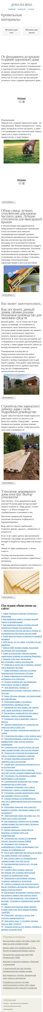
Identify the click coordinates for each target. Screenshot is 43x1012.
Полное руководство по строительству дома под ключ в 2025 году (19, 726)
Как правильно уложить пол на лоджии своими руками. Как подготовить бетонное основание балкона (20, 824)
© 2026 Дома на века (10, 1000)
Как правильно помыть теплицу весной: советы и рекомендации (19, 620)
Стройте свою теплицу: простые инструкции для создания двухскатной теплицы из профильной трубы (18, 872)
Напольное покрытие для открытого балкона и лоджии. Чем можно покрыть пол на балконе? (20, 810)
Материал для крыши (32, 31)
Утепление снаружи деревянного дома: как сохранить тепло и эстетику (20, 794)
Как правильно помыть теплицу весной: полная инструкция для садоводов (19, 626)
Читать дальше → (8, 202)
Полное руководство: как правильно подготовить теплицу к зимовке (18, 683)
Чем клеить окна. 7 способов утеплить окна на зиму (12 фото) (19, 922)
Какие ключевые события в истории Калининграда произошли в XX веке (18, 672)
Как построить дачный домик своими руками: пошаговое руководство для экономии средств (21, 313)
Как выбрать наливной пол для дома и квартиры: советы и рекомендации (19, 714)
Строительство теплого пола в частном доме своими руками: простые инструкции (20, 748)
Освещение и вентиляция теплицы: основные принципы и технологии (18, 879)
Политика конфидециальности (12, 1006)
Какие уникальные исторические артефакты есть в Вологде (17, 677)
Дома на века (21, 4)
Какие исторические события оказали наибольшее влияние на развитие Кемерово (21, 655)
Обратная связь (8, 1009)
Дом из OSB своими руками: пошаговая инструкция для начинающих (19, 649)
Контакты (6, 1003)
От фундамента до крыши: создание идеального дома (20, 58)
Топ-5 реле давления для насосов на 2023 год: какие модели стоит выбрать (21, 854)
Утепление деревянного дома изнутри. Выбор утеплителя (18, 494)
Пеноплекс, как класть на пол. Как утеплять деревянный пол (17, 916)
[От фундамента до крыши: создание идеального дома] (21, 151)
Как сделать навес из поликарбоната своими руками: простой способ (19, 860)
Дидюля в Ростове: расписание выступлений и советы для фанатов (17, 660)
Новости (22, 9)
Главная (12, 9)
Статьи (31, 9)
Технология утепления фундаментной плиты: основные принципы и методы (19, 754)
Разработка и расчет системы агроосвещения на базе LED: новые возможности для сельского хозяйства (20, 985)
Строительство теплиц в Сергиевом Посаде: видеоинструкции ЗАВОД (18, 840)
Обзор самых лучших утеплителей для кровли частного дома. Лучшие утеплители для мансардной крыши (21, 216)
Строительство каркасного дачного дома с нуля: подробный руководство (20, 408)
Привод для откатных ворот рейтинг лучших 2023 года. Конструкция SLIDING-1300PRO (19, 909)
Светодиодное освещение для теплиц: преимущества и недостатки (20, 783)
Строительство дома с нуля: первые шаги (22, 736)
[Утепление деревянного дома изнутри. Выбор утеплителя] (21, 582)
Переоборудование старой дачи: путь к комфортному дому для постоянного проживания (20, 741)
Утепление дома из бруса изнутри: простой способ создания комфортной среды (21, 771)
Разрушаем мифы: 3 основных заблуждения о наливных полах (16, 703)
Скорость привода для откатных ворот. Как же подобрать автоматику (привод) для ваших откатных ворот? (20, 887)
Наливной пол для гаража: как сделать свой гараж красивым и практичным (20, 709)
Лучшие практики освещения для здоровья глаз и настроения (17, 760)
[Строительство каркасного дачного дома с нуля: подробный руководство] (21, 456)
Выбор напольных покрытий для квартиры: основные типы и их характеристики (17, 832)
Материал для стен (11, 31)
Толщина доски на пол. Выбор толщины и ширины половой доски (21, 928)
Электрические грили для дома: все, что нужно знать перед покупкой (20, 817)
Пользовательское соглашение (19, 1003)
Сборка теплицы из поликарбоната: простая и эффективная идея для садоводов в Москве (21, 801)
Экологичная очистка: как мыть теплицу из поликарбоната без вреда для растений (21, 632)
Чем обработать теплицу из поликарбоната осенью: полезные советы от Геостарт (21, 690)
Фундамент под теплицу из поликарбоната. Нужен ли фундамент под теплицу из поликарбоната (19, 847)
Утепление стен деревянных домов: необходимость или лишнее (18, 777)
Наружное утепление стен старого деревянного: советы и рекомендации (18, 788)
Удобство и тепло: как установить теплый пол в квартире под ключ (21, 666)
